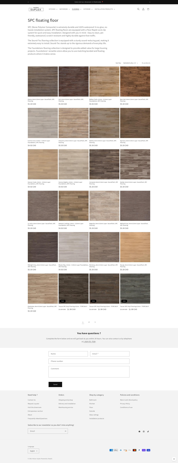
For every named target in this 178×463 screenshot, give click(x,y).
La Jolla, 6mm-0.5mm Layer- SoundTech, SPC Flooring (41, 224)
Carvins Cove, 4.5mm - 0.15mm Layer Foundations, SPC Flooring (39, 141)
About (30, 415)
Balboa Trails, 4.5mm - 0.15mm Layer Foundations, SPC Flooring (100, 100)
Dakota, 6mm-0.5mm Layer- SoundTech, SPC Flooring (102, 141)
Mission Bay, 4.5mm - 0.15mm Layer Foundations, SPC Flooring (73, 266)
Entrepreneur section (35, 411)
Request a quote (33, 404)
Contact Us (32, 400)
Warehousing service (66, 407)
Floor (91, 407)
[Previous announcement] (28, 2)
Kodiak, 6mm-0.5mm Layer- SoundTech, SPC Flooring (133, 183)
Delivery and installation (67, 404)
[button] (53, 9)
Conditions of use (126, 407)
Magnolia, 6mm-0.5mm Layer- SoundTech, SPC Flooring (103, 224)
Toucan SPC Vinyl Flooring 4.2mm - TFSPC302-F (103, 306)
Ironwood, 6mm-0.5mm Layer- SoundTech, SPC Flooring (103, 183)
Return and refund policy (128, 400)
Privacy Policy (125, 404)
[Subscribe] (65, 431)
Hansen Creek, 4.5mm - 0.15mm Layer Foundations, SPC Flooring (39, 183)
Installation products (96, 419)
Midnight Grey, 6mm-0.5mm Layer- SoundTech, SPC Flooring (42, 266)
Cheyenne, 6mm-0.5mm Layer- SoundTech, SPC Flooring (73, 141)
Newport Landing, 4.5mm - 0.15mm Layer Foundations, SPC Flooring (71, 224)
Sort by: (118, 63)
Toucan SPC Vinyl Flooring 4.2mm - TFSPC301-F (73, 306)
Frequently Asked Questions (37, 419)
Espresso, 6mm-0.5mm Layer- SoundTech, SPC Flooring (134, 141)
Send (55, 384)
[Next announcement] (150, 2)
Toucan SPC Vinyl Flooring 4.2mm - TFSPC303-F (134, 306)
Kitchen (92, 404)
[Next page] (95, 322)
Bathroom (93, 400)
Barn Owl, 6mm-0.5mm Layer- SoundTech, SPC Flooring (134, 100)
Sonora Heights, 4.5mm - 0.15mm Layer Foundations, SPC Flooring (70, 183)
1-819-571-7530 (89, 341)
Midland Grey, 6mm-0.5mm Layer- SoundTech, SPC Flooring (134, 224)
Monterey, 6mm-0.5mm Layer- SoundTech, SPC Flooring (103, 266)
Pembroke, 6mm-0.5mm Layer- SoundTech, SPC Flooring (42, 307)
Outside (92, 411)
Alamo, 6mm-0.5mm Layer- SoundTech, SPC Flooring (41, 100)
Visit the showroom (34, 407)
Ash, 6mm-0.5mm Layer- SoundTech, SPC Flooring (71, 100)
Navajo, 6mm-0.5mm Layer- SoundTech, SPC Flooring (133, 266)
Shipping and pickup (66, 400)
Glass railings (94, 415)
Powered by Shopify (46, 458)
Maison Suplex (36, 458)
